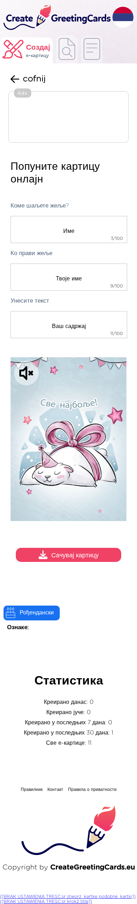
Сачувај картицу (75, 555)
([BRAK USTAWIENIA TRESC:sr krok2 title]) (46, 901)
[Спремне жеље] (67, 49)
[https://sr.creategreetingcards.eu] (56, 18)
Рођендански (37, 612)
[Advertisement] (68, 117)
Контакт (55, 789)
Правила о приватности (92, 789)
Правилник (32, 789)
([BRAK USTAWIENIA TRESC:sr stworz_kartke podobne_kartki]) (68, 896)
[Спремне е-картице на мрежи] (92, 49)
